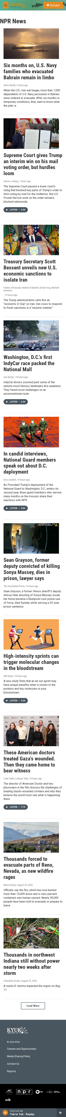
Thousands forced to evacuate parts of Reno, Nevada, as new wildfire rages (29, 868)
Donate (55, 5)
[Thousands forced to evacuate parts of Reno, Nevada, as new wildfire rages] (31, 837)
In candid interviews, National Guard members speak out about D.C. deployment (30, 463)
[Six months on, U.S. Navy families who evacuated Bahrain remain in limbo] (31, 43)
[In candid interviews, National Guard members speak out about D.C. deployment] (31, 432)
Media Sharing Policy (18, 1056)
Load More (33, 1005)
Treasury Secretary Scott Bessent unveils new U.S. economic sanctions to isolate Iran (30, 270)
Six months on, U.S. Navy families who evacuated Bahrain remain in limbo (30, 71)
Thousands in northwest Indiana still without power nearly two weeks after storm (32, 964)
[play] (5, 1112)
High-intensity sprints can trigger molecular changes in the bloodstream (31, 662)
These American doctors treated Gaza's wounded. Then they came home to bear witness (29, 761)
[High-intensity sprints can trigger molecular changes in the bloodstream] (31, 634)
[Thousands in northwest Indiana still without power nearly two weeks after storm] (31, 933)
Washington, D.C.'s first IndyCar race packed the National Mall (29, 363)
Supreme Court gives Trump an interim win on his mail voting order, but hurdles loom (33, 164)
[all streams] (61, 1112)
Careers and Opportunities (21, 1049)
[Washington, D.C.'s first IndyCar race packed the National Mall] (31, 335)
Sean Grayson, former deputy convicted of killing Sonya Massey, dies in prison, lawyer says (32, 569)
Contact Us (13, 1064)
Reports (11, 1071)
